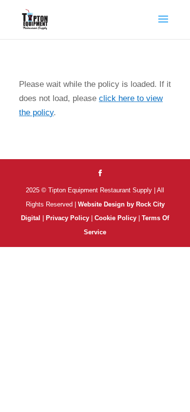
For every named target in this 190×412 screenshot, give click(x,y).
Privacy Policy (67, 218)
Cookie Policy (116, 218)
